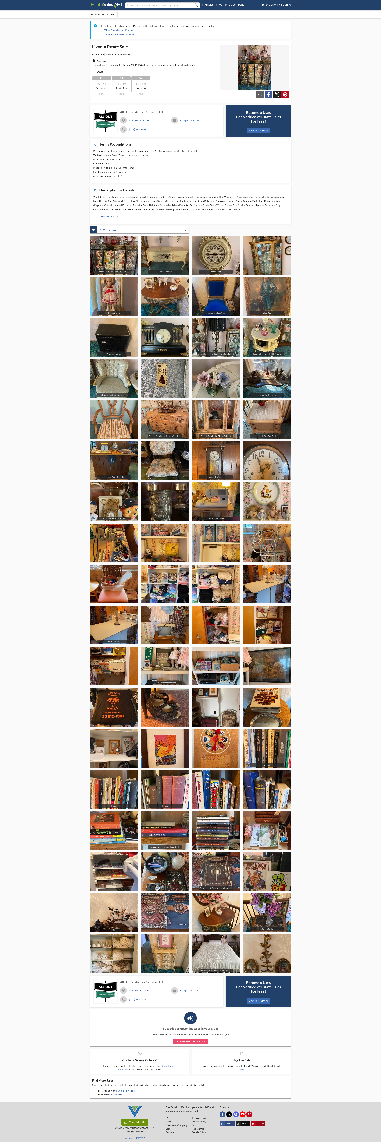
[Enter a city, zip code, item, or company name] (196, 5)
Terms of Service (200, 1118)
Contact (170, 1132)
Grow (176, 1125)
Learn (168, 1121)
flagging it (241, 1069)
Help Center (198, 1128)
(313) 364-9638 (137, 129)
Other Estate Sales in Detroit (120, 34)
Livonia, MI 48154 (125, 1090)
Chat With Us (137, 1122)
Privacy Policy (199, 1121)
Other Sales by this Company (120, 30)
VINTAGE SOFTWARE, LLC (142, 1128)
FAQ (168, 1118)
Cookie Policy (199, 1132)
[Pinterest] (249, 1114)
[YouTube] (243, 1114)
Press (194, 1125)
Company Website (139, 120)
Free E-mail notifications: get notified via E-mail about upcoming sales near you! (190, 1109)
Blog (168, 1128)
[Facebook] (222, 1114)
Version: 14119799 (135, 1138)
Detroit (114, 1094)
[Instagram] (236, 1114)
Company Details (189, 120)
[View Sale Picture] (267, 255)
